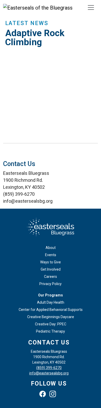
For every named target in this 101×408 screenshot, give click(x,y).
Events (50, 255)
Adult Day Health (50, 302)
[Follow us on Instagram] (54, 395)
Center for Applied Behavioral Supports (51, 310)
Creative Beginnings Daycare (50, 317)
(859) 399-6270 (49, 368)
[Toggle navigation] (91, 7)
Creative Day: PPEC (50, 324)
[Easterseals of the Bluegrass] (38, 7)
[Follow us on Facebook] (43, 395)
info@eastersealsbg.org (49, 373)
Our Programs (50, 295)
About (51, 248)
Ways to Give (50, 262)
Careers (50, 276)
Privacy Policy (50, 284)
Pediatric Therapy (50, 331)
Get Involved (51, 269)
